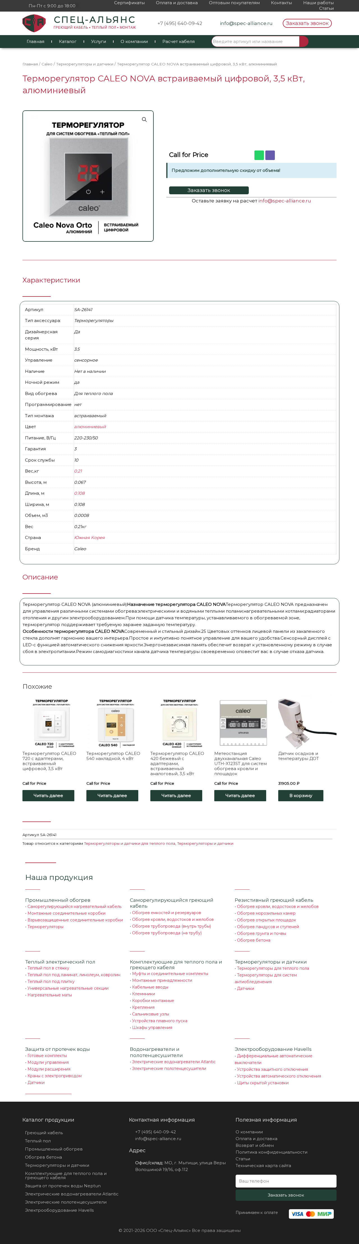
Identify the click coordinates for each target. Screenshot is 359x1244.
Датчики (245, 988)
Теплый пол (38, 1140)
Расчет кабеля (178, 41)
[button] (307, 23)
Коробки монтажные (153, 1000)
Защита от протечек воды (57, 1049)
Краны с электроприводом (54, 1075)
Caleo (47, 64)
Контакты (281, 2)
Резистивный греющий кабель (274, 900)
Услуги (98, 41)
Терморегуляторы (45, 926)
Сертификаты (129, 2)
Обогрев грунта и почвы (261, 933)
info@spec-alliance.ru (284, 201)
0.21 (78, 471)
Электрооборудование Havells (59, 1210)
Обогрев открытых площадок (266, 920)
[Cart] (323, 41)
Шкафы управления (152, 1027)
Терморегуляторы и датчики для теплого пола (129, 843)
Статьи (326, 8)
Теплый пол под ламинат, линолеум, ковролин (73, 974)
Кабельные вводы (150, 987)
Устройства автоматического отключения (279, 1076)
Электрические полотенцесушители (169, 1068)
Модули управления (48, 1062)
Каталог (68, 41)
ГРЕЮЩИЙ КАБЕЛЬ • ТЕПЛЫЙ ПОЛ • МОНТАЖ (95, 27)
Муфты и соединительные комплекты (170, 973)
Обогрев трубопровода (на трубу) (167, 932)
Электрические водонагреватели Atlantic (174, 1061)
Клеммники (143, 993)
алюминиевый (90, 426)
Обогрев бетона (253, 940)
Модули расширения (48, 1069)
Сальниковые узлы (150, 1014)
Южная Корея (89, 537)
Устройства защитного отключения (272, 1069)
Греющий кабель (44, 1132)
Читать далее (48, 795)
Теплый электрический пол (60, 962)
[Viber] (270, 155)
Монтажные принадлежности (162, 980)
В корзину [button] (300, 795)
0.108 (79, 493)
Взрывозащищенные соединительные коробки (75, 920)
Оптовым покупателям (234, 2)
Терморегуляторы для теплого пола (273, 968)
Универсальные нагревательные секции (68, 988)
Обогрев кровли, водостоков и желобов (173, 919)
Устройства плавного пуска (159, 1020)
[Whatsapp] (259, 155)
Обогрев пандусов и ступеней (268, 926)
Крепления (143, 1007)
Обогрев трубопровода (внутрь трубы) (171, 926)
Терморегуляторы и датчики (84, 64)
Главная (35, 41)
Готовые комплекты (47, 1055)
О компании (134, 41)
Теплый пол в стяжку (48, 968)
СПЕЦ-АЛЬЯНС (95, 19)
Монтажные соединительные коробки (66, 913)
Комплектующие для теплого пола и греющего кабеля (66, 1175)
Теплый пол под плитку (51, 981)
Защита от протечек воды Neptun (63, 1185)
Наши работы (318, 2)
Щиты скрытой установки (263, 1082)
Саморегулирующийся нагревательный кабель (74, 906)
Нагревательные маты (49, 995)
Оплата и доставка (177, 2)
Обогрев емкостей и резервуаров (166, 912)
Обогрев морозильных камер (266, 913)
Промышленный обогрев (57, 900)
